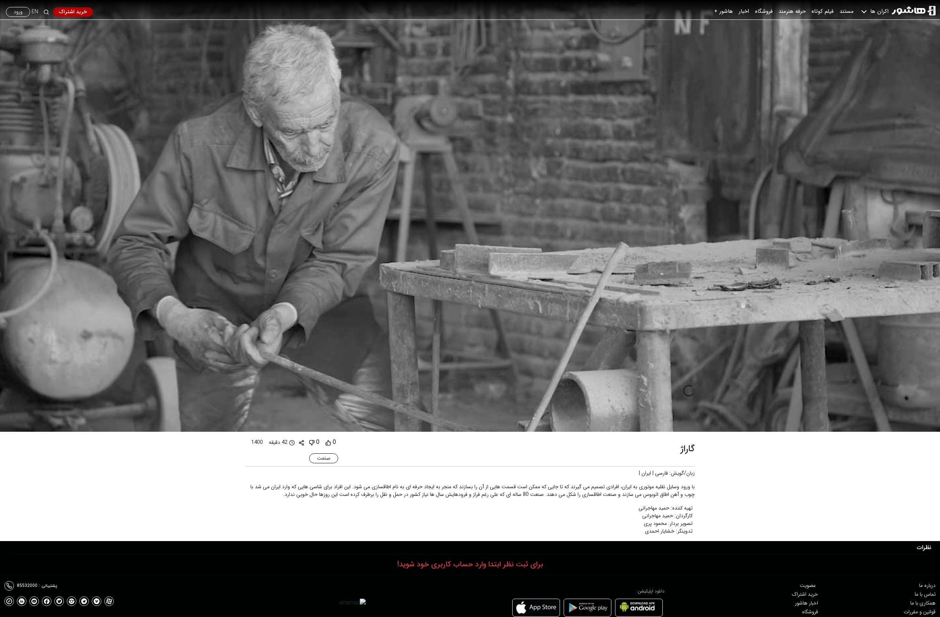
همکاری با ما (923, 603)
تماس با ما (925, 594)
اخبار (744, 11)
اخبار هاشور (806, 603)
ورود (18, 12)
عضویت (808, 585)
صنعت (323, 458)
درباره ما (927, 585)
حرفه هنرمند (792, 11)
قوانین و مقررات (920, 612)
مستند (846, 11)
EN (35, 12)
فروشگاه (764, 11)
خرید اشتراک (73, 12)
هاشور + (723, 11)
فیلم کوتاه (822, 11)
